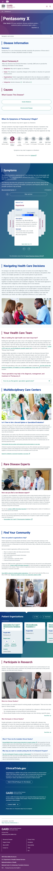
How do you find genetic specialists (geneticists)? (18, 381)
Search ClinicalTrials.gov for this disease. (19, 782)
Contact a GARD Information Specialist (19, 565)
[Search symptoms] (7, 194)
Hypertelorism (13, 224)
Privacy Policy (31, 839)
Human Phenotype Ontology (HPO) (33, 256)
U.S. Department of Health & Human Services (13, 859)
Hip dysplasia (10, 223)
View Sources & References (10, 823)
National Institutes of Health (9, 862)
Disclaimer (30, 842)
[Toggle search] (50, 6)
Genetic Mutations (26, 101)
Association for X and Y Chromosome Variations (17, 519)
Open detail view (26, 244)
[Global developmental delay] (8, 223)
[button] (47, 6)
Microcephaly (42, 223)
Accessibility (31, 845)
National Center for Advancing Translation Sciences (15, 865)
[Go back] (2, 11)
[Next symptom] (29, 248)
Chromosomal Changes (26, 108)
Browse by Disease (7, 839)
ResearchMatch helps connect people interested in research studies (19, 742)
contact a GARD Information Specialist (17, 508)
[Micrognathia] (44, 223)
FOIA (29, 847)
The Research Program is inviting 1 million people (16, 754)
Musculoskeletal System (8, 190)
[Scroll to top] (49, 867)
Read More (34, 27)
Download (47, 616)
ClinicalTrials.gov (10, 772)
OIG (28, 850)
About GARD (6, 845)
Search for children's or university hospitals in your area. (15, 453)
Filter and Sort (28, 194)
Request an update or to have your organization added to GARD (26, 574)
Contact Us (5, 847)
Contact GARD (12, 804)
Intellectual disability (40, 223)
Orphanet (33, 155)
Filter (36, 616)
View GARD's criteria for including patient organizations (15, 573)
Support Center (6, 842)
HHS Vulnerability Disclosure (9, 856)
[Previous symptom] (24, 248)
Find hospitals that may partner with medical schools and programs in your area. (21, 444)
